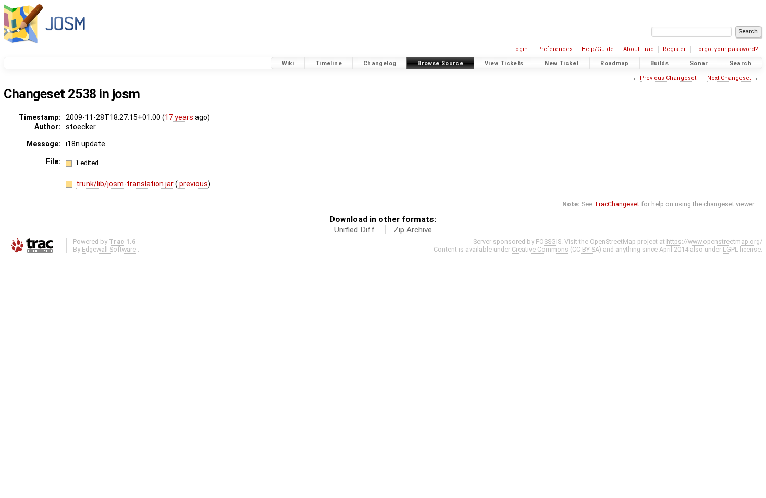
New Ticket (562, 63)
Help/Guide (598, 49)
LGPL (730, 249)
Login (520, 49)
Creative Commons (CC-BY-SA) (556, 249)
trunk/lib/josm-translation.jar (125, 184)
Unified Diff (354, 229)
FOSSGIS (548, 241)
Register (674, 49)
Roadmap (614, 63)
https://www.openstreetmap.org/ (714, 241)
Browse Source (440, 63)
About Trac (638, 49)
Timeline (328, 63)
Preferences (555, 49)
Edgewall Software (109, 249)
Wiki (288, 63)
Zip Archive (412, 229)
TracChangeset (616, 204)
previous (193, 184)
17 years (179, 117)
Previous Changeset (668, 77)
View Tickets (504, 63)
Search (740, 63)
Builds (659, 63)
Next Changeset (729, 77)
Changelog (379, 63)
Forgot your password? (726, 49)
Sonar (699, 63)
